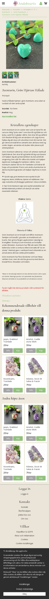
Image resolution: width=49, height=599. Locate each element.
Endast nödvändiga (24, 589)
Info (8, 350)
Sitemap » (6, 301)
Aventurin (6, 12)
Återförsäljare (25, 511)
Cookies (24, 539)
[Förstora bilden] (24, 44)
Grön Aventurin (19, 12)
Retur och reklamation (24, 535)
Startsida (6, 9)
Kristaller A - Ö (29, 9)
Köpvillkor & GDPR (24, 531)
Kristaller (16, 9)
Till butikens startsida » (11, 295)
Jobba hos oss (24, 515)
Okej (24, 594)
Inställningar (24, 584)
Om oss (24, 518)
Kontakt (24, 507)
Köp (18, 350)
